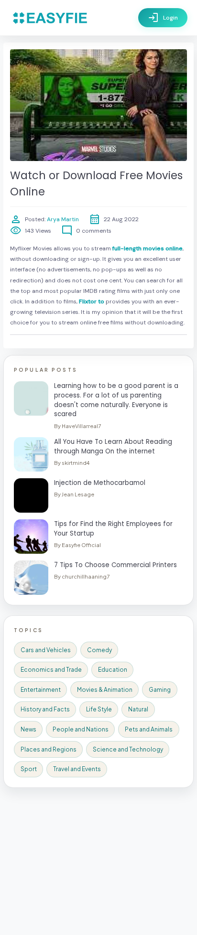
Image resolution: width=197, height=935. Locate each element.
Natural (138, 709)
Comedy (99, 650)
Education (112, 669)
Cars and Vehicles (46, 650)
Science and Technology (128, 749)
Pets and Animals (149, 729)
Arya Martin (62, 219)
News (28, 729)
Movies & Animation (104, 689)
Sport (29, 769)
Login (163, 17)
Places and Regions (49, 749)
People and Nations (81, 729)
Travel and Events (77, 769)
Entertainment (41, 689)
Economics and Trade (51, 669)
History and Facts (45, 709)
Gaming (160, 689)
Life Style (99, 709)
